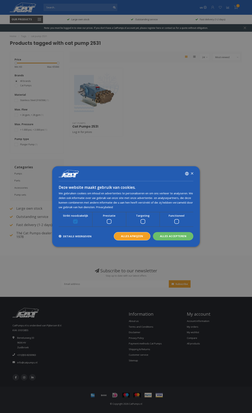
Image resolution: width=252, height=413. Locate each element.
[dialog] (126, 206)
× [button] (192, 173)
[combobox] (187, 174)
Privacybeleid (104, 207)
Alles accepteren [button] (173, 236)
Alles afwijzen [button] (132, 236)
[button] (75, 236)
